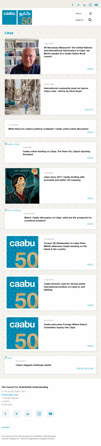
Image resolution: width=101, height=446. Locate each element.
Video (90, 69)
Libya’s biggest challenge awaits (33, 365)
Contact (6, 427)
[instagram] (90, 4)
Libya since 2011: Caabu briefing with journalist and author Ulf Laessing (64, 178)
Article (89, 109)
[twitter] (78, 4)
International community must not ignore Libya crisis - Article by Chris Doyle (66, 90)
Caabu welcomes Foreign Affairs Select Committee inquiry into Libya (65, 326)
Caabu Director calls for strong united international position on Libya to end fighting (64, 286)
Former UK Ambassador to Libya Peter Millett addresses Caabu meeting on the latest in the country (65, 246)
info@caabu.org (9, 394)
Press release (85, 368)
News (90, 305)
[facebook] (72, 4)
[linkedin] (84, 4)
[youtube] (96, 4)
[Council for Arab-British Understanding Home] (17, 17)
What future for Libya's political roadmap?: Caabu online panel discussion (48, 128)
